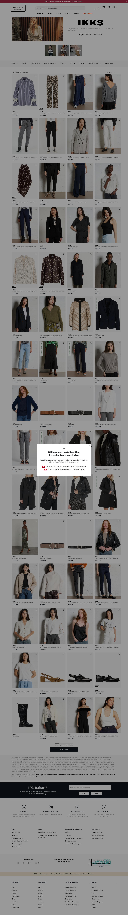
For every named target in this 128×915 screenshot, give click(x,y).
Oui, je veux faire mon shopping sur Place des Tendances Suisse (66, 466)
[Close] (89, 445)
